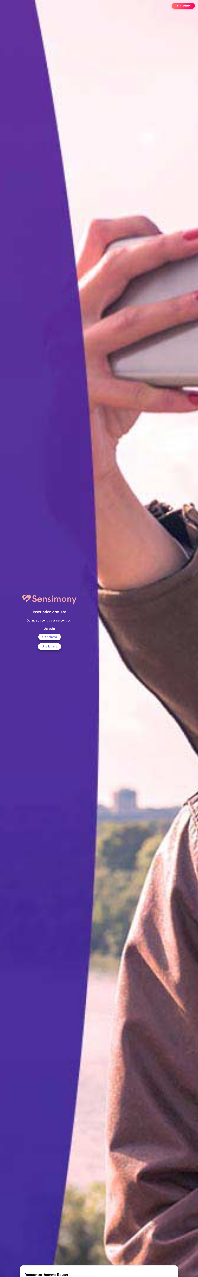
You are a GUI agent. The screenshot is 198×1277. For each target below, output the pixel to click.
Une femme (49, 646)
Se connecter (183, 6)
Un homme (49, 636)
